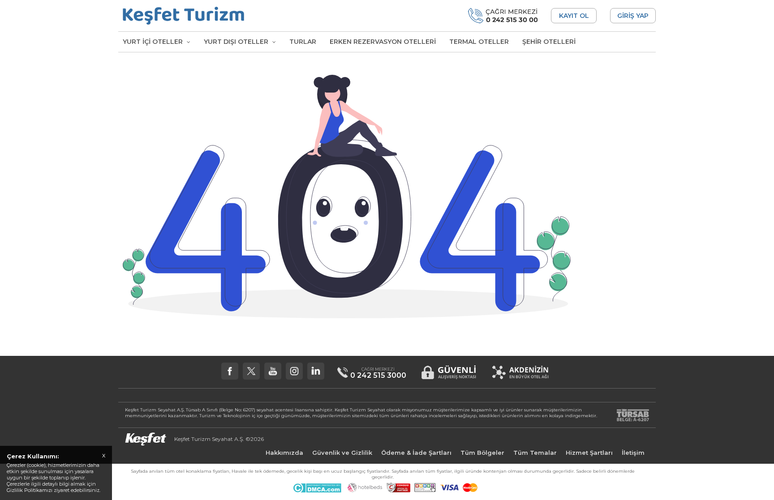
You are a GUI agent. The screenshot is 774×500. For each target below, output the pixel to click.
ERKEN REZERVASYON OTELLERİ (383, 42)
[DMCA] (316, 490)
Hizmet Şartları (589, 452)
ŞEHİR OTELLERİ (549, 42)
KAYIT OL (574, 16)
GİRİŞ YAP (633, 16)
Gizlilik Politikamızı (29, 490)
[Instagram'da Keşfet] (294, 371)
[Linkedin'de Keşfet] (315, 371)
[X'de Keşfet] (251, 371)
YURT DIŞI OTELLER (237, 42)
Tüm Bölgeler (482, 452)
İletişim (633, 452)
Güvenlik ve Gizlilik (342, 452)
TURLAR (302, 42)
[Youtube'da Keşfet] (272, 371)
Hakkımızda (284, 452)
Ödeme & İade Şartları (416, 452)
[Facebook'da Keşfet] (229, 371)
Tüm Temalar (535, 452)
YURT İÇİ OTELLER (154, 42)
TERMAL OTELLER (479, 42)
